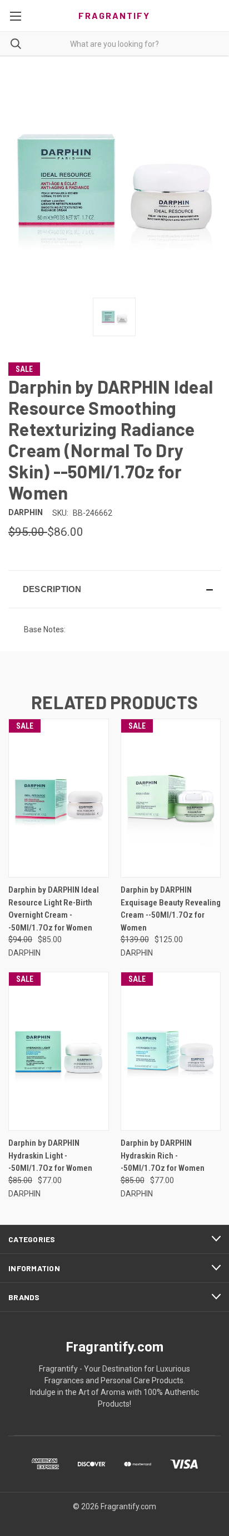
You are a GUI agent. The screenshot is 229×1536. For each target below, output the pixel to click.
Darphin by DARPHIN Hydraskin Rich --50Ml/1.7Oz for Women (163, 1155)
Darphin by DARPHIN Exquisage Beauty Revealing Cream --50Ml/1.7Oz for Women (171, 909)
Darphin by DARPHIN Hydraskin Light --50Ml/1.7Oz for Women (50, 1155)
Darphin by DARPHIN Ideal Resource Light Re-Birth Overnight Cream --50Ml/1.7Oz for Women (53, 909)
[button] (114, 589)
